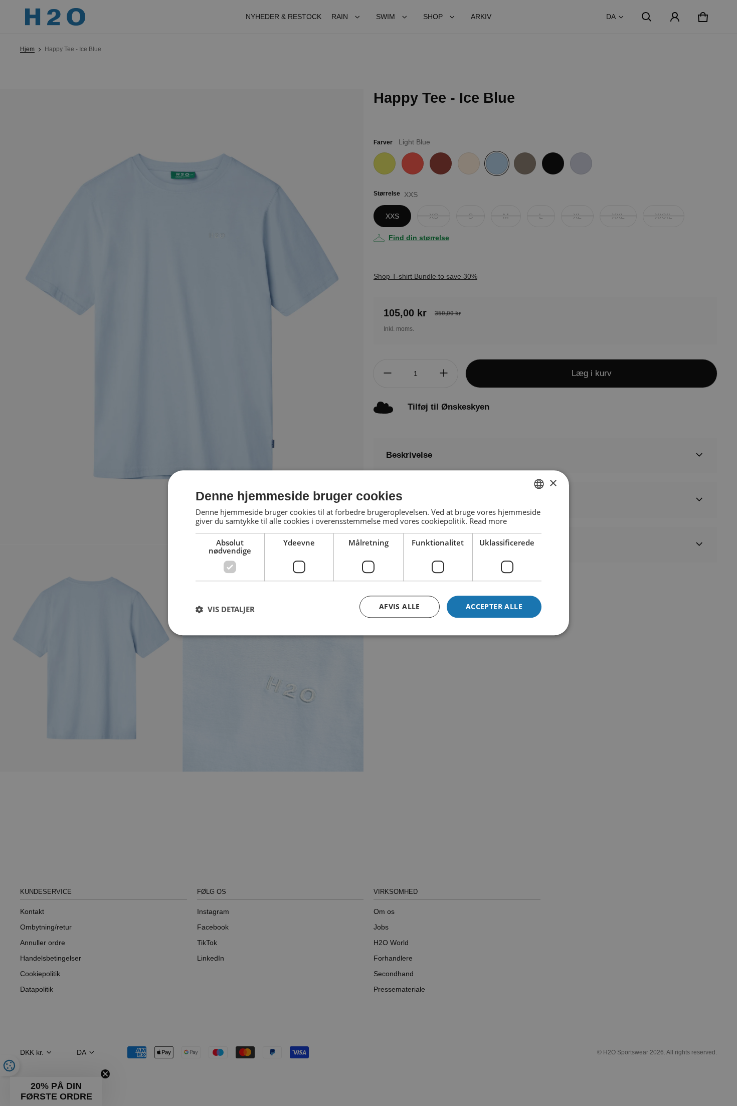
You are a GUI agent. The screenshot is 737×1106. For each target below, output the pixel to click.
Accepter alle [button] (494, 606)
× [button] (553, 483)
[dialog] (368, 552)
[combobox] (539, 484)
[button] (225, 609)
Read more (488, 521)
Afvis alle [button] (399, 606)
